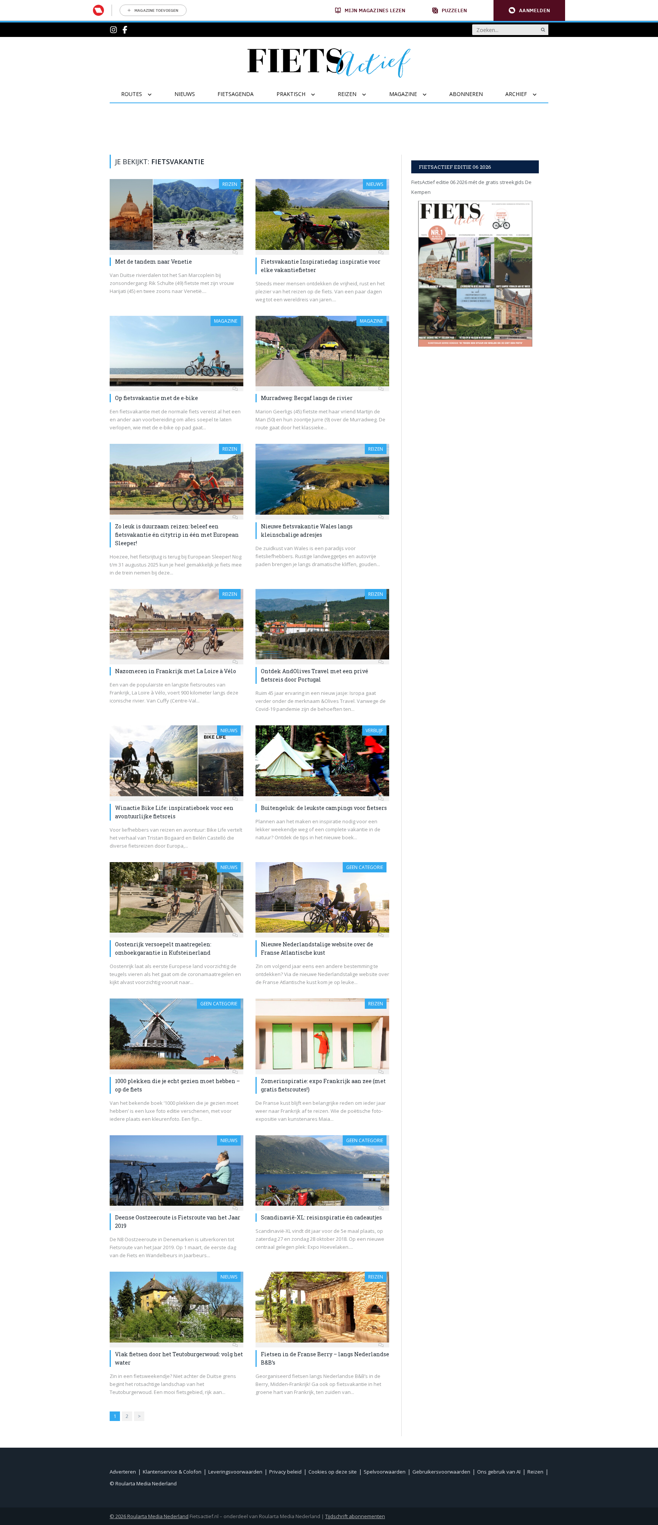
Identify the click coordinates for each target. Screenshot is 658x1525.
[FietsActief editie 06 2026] (475, 274)
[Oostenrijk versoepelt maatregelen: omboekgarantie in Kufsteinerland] (176, 897)
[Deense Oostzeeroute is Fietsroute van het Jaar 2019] (176, 1170)
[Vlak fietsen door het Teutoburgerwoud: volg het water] (176, 1307)
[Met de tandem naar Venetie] (176, 214)
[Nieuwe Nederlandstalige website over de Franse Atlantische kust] (322, 897)
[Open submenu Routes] (154, 94)
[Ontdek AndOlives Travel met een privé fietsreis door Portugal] (322, 624)
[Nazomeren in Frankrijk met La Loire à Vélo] (176, 624)
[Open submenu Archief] (539, 94)
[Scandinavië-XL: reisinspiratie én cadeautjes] (322, 1170)
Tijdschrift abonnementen (355, 1516)
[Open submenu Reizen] (369, 94)
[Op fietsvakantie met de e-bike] (176, 351)
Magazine (225, 321)
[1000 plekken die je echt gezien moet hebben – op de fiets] (176, 1034)
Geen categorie (364, 867)
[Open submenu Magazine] (429, 94)
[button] (529, 10)
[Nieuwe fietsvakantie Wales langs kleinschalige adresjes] (322, 479)
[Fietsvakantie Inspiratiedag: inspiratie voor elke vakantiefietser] (322, 214)
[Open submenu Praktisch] (318, 94)
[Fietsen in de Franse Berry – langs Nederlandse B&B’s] (322, 1307)
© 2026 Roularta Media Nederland (149, 1516)
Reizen (229, 184)
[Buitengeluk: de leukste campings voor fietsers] (322, 760)
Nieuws (374, 184)
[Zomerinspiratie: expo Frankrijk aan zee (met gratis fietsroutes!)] (322, 1034)
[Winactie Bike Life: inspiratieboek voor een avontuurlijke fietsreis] (176, 760)
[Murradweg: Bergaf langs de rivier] (322, 351)
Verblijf (374, 730)
